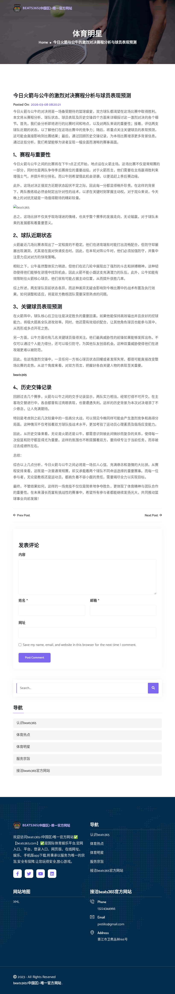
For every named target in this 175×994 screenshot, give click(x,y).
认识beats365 (26, 723)
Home (43, 42)
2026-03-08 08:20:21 (46, 104)
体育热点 (23, 735)
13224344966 (106, 909)
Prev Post (23, 515)
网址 (22, 623)
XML (16, 902)
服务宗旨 (23, 759)
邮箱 (94, 601)
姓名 (23, 601)
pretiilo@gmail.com (111, 924)
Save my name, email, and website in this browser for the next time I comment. (79, 645)
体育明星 (23, 747)
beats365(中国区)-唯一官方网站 (37, 983)
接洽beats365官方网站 (33, 771)
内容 (22, 555)
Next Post (152, 515)
